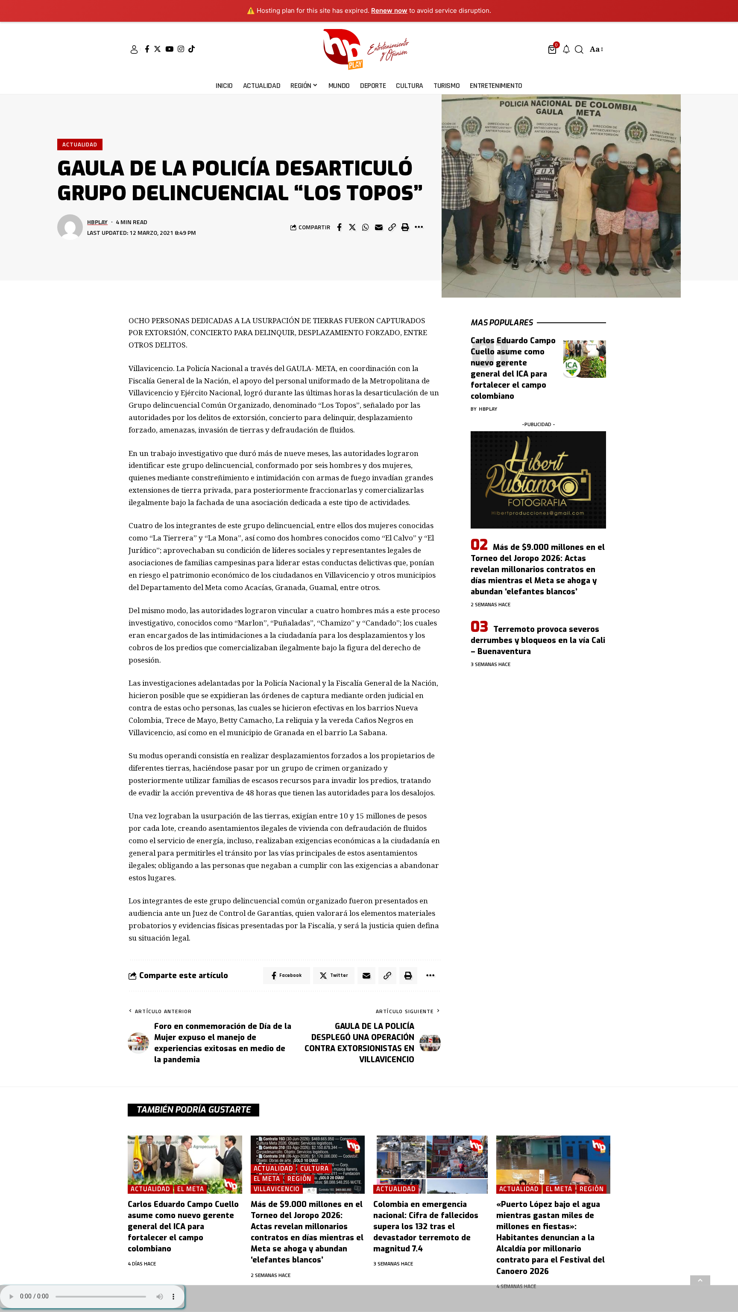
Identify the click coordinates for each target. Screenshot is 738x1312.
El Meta (190, 1189)
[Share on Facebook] (339, 227)
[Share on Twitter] (352, 227)
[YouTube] (169, 49)
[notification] (566, 49)
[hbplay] (369, 49)
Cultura (314, 1168)
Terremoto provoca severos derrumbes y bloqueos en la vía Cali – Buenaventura (538, 640)
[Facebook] (147, 49)
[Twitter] (157, 49)
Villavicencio (277, 1189)
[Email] (379, 227)
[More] (419, 227)
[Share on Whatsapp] (366, 227)
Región (299, 1179)
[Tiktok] (191, 49)
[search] (579, 49)
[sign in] (134, 49)
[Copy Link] (392, 227)
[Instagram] (181, 49)
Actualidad (79, 144)
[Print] (405, 227)
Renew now (389, 10)
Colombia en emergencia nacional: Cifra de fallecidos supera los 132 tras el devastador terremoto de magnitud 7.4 (425, 1226)
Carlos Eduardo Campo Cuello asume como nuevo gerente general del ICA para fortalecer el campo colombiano (183, 1226)
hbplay (97, 221)
